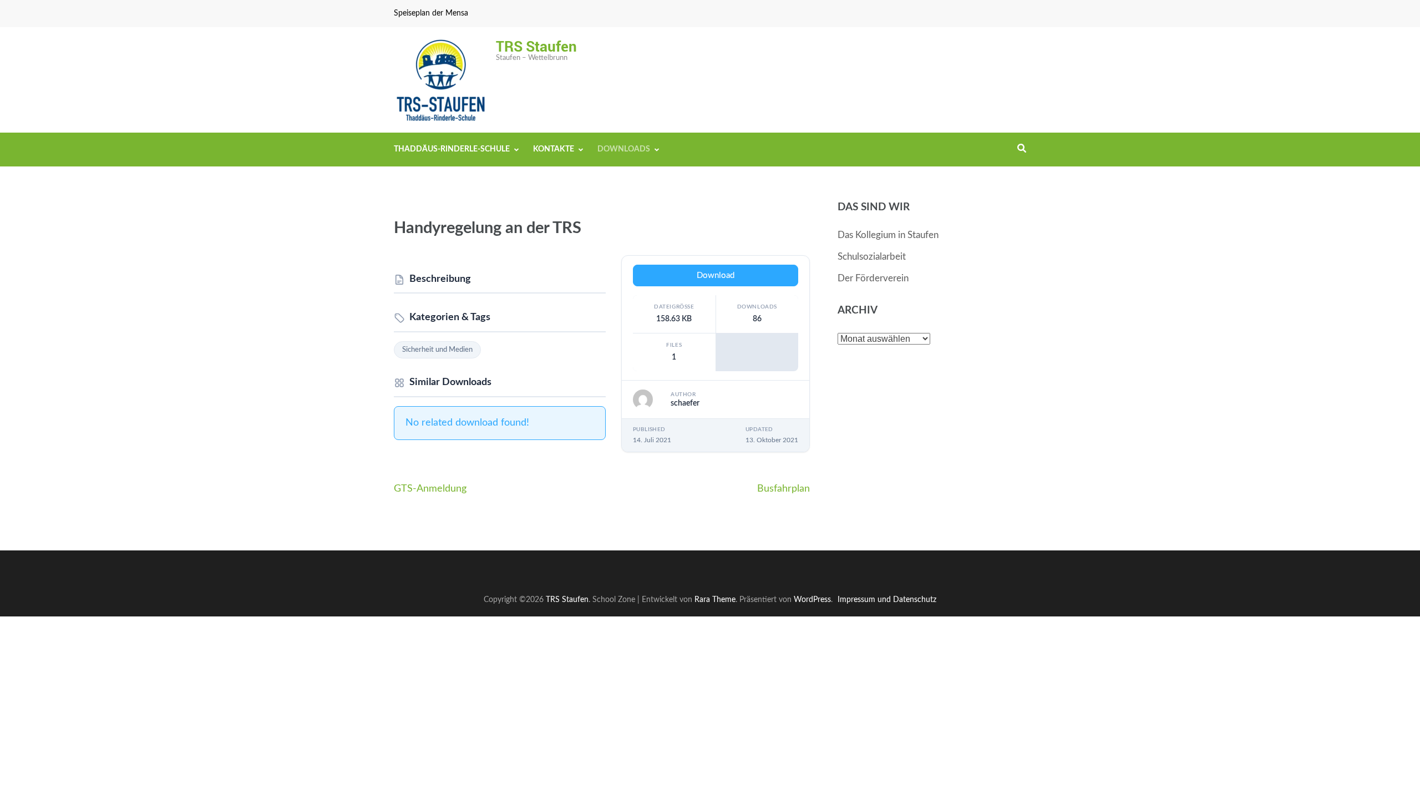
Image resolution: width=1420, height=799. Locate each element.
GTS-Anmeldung (430, 489)
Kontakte (553, 149)
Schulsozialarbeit (872, 256)
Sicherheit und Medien (437, 349)
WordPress (812, 599)
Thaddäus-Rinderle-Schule (452, 149)
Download (715, 275)
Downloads (623, 149)
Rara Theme (715, 599)
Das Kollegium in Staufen (888, 235)
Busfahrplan (783, 489)
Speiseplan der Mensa (431, 13)
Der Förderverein (873, 278)
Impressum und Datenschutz (887, 599)
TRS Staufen (536, 46)
